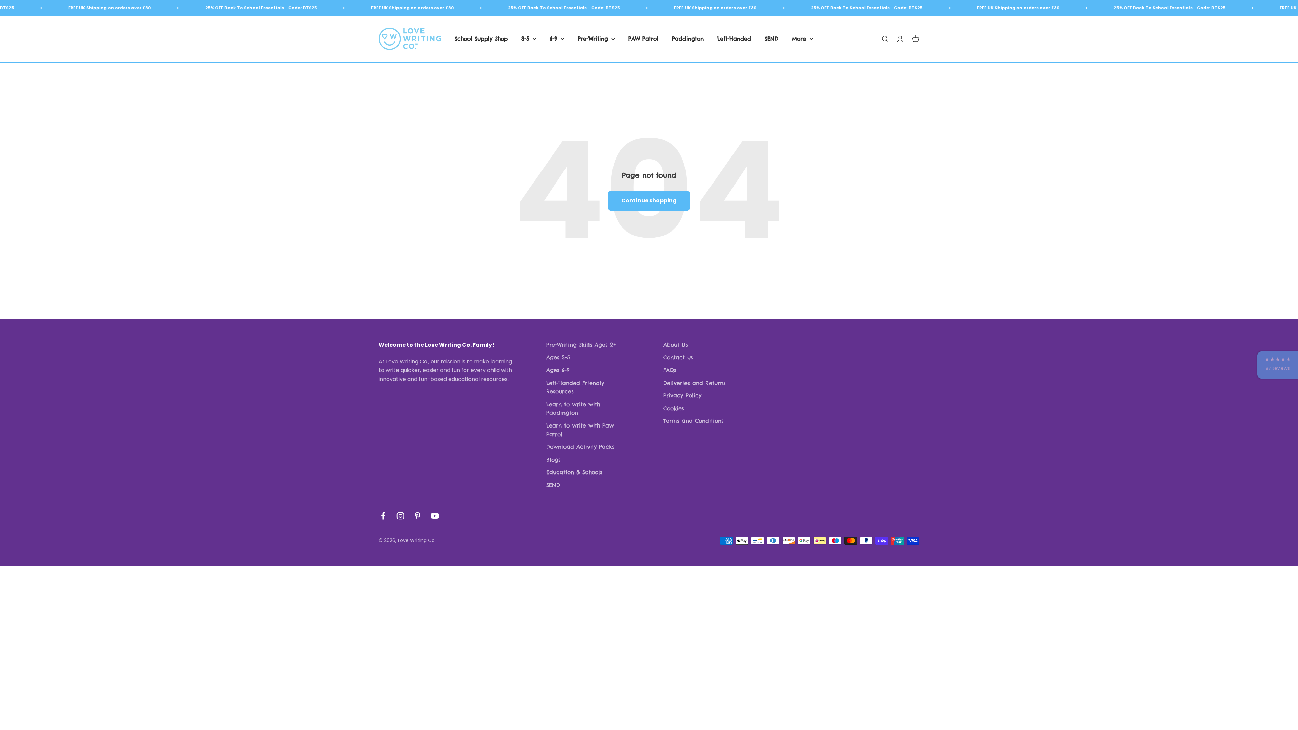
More (799, 38)
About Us (675, 344)
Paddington (688, 38)
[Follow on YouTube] (434, 515)
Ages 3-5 (558, 357)
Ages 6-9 (558, 370)
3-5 (525, 38)
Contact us (678, 357)
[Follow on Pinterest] (417, 515)
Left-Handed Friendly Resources (575, 387)
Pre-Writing (593, 38)
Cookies (673, 408)
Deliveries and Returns (694, 383)
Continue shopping (649, 200)
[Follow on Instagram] (400, 515)
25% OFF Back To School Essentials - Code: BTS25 (230, 8)
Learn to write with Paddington (573, 408)
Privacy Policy (682, 395)
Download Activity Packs (580, 446)
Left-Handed (734, 38)
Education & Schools (574, 472)
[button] (1277, 365)
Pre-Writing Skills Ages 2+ (581, 344)
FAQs (669, 370)
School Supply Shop (481, 38)
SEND (771, 38)
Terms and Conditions (693, 420)
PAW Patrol (643, 38)
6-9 (553, 38)
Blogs (553, 459)
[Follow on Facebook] (383, 515)
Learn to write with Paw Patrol (580, 430)
